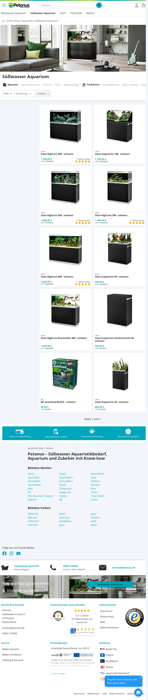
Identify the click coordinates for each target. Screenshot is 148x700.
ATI (29, 492)
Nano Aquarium (30, 84)
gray (93, 513)
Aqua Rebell (34, 484)
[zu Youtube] (18, 553)
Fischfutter (93, 84)
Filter (58, 84)
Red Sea (95, 484)
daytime (32, 499)
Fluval (62, 484)
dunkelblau (65, 521)
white (94, 524)
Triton (94, 492)
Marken (90, 13)
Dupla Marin (66, 477)
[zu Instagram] (11, 553)
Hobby (63, 496)
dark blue (64, 517)
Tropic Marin (98, 496)
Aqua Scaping (130, 84)
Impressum (106, 611)
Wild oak (32, 517)
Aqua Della (33, 477)
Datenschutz (107, 616)
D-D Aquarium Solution (40, 496)
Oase (93, 477)
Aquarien (13, 84)
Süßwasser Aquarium (42, 13)
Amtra (31, 473)
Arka (30, 488)
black (62, 513)
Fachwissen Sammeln (26, 566)
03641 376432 (70, 566)
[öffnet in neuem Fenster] (82, 631)
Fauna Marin (66, 481)
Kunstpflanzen (111, 84)
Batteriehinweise (109, 627)
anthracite (33, 521)
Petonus (95, 481)
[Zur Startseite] (19, 5)
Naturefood (97, 473)
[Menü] (4, 5)
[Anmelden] (136, 5)
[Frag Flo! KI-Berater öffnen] (138, 692)
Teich (63, 13)
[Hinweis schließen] (140, 678)
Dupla (62, 473)
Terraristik (76, 13)
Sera (93, 488)
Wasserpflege (71, 84)
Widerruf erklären (12, 654)
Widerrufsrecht (10, 649)
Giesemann (65, 488)
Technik (47, 84)
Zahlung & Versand (12, 660)
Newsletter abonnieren (110, 584)
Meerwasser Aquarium (13, 13)
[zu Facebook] (5, 553)
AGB (102, 622)
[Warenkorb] (143, 5)
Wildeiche (33, 513)
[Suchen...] (99, 5)
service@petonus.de (123, 567)
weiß (93, 521)
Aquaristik (27, 20)
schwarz (95, 517)
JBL (61, 499)
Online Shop (13, 20)
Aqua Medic (34, 481)
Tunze (94, 499)
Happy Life (65, 492)
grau (61, 524)
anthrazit (33, 524)
